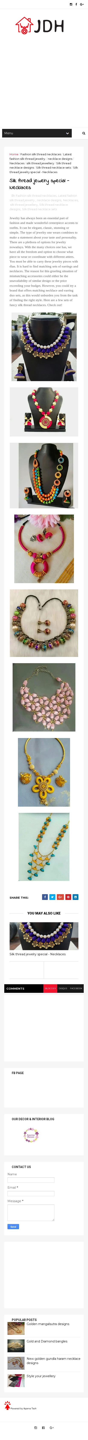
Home (14, 154)
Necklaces (17, 163)
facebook (76, 988)
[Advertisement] (44, 79)
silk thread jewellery (40, 163)
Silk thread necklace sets (53, 167)
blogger (50, 988)
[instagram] (71, 4)
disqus (63, 988)
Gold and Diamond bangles (47, 1341)
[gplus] (82, 4)
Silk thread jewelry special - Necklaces (38, 954)
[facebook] (76, 4)
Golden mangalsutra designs (48, 1324)
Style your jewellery (41, 1376)
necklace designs (60, 158)
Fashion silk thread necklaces (41, 154)
